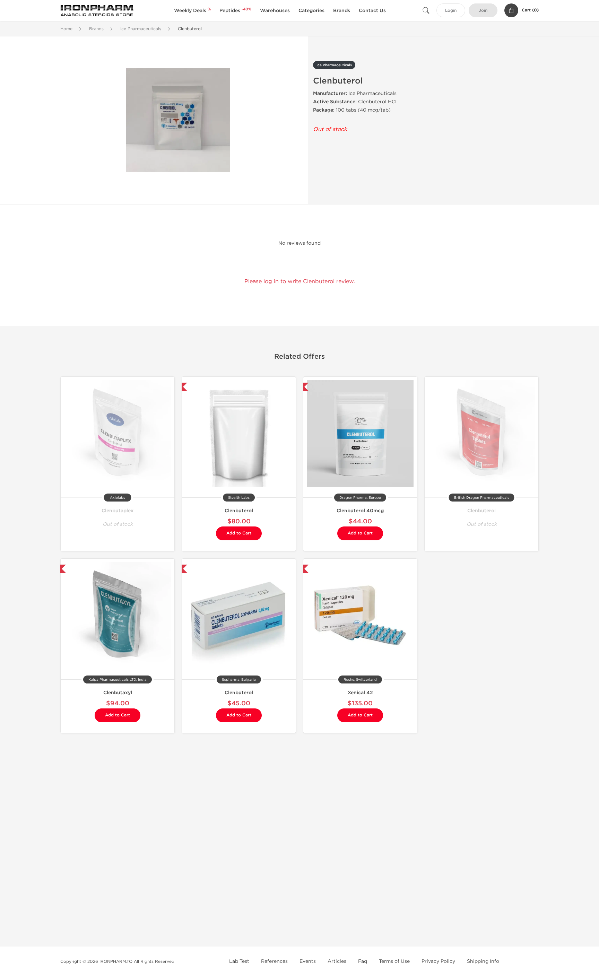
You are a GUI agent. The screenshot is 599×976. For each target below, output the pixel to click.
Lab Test (239, 961)
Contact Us (372, 11)
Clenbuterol (239, 511)
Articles (337, 961)
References (274, 961)
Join (483, 10)
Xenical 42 (360, 693)
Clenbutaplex (117, 511)
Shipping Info (483, 961)
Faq (362, 961)
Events (308, 961)
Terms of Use (394, 961)
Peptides (235, 11)
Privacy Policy (438, 961)
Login (451, 10)
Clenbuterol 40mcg (360, 511)
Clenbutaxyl (117, 693)
